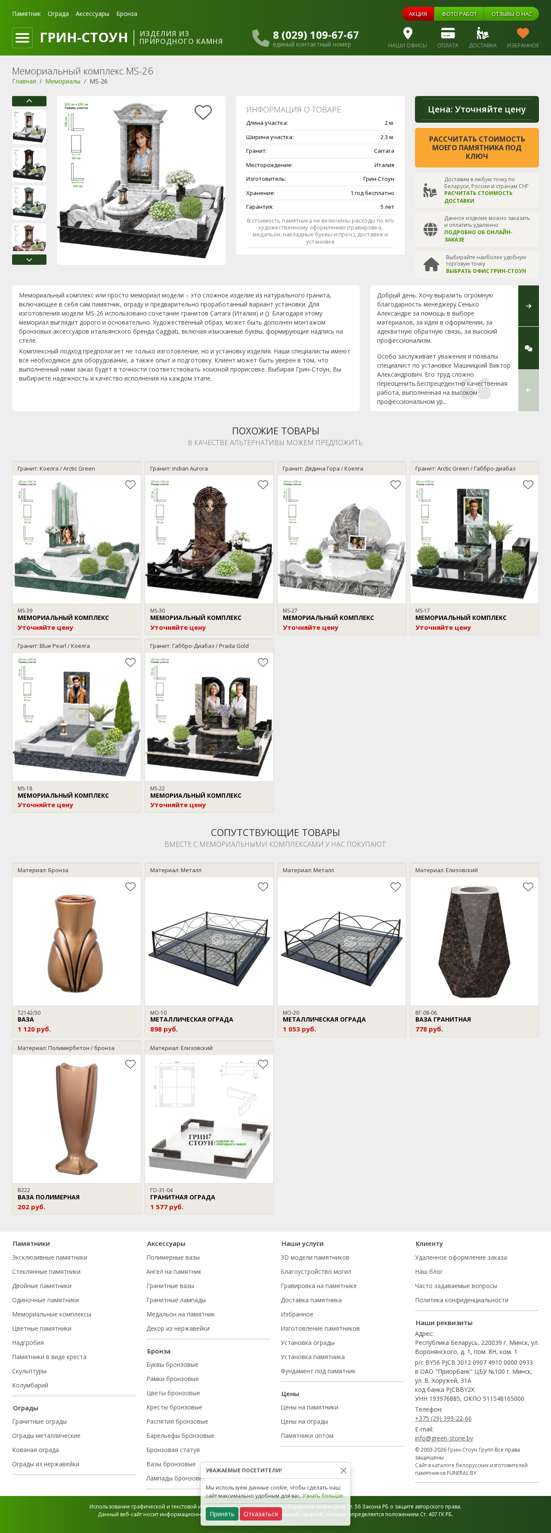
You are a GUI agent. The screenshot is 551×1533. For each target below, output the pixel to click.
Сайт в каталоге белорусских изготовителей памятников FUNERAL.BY (471, 1469)
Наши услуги (303, 1243)
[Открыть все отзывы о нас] (528, 348)
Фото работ (459, 14)
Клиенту (429, 1243)
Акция (418, 14)
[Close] (343, 1470)
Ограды (25, 1407)
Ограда (58, 13)
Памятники (31, 1243)
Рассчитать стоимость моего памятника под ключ (477, 147)
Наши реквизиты (444, 1322)
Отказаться (261, 1514)
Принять (222, 1514)
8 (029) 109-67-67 (316, 34)
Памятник (26, 13)
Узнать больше (322, 1495)
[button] (29, 101)
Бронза (126, 13)
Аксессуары (92, 13)
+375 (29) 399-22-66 (443, 1418)
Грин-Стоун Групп (470, 1449)
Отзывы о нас (512, 14)
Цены (290, 1393)
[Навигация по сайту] (22, 38)
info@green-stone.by (444, 1438)
